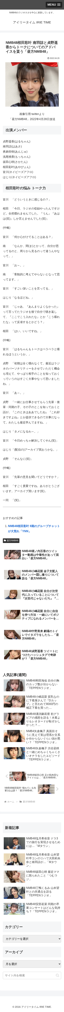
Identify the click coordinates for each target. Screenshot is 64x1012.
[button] (57, 975)
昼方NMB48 (12, 540)
